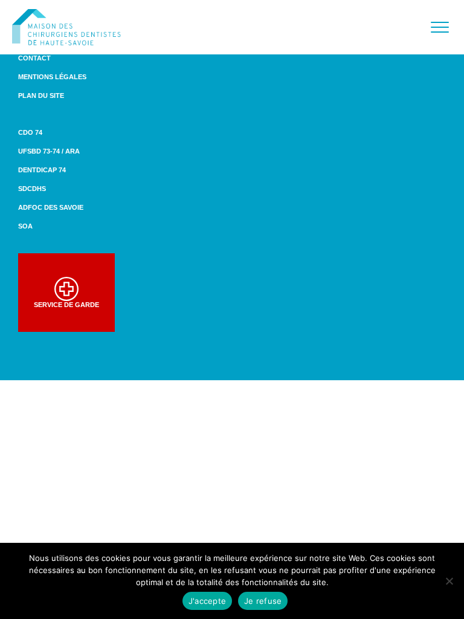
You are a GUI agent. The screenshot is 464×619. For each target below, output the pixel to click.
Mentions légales (52, 76)
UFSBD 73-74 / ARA (49, 151)
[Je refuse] (449, 581)
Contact (34, 58)
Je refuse (263, 601)
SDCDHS (32, 188)
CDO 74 (30, 132)
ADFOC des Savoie (50, 207)
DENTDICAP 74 (42, 169)
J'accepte (207, 601)
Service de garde (66, 304)
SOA (25, 226)
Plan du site (41, 95)
